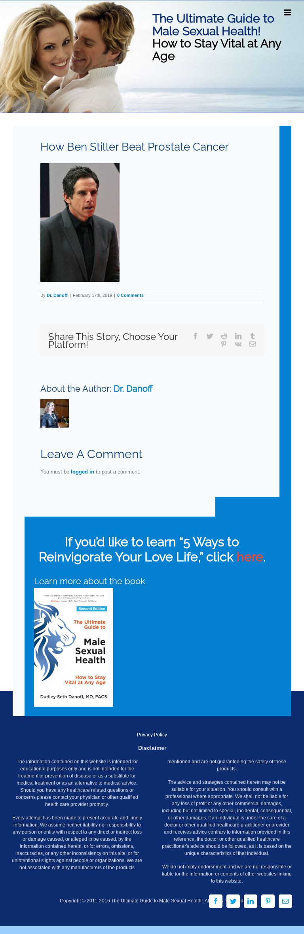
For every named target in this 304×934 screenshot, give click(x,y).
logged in (82, 472)
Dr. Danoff (57, 295)
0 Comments (130, 295)
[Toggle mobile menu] (288, 12)
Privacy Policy (152, 735)
